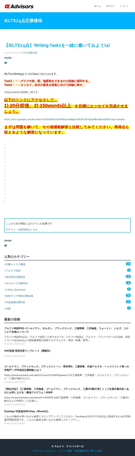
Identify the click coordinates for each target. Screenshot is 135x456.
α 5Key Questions (15, 289)
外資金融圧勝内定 (15, 302)
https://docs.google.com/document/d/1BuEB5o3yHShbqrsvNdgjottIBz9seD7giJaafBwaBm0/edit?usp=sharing (64, 119)
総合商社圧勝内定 (15, 276)
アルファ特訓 (12, 270)
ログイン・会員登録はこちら (22, 229)
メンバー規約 (65, 451)
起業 (8, 308)
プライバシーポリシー (44, 451)
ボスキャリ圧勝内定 (16, 283)
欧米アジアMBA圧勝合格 (19, 295)
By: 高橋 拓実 (31, 52)
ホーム (97, 6)
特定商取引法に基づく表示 (88, 451)
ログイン (110, 6)
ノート (123, 6)
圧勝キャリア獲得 (15, 264)
